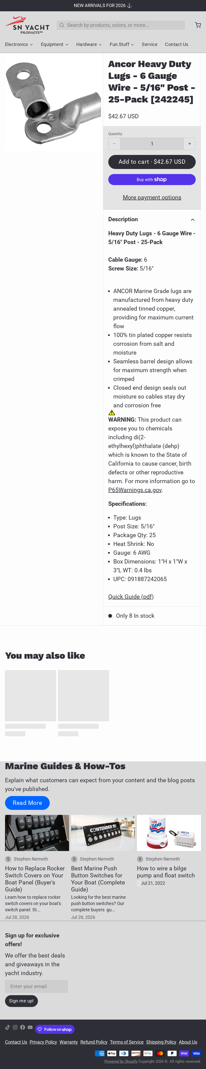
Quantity (115, 134)
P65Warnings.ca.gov (135, 490)
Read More (27, 803)
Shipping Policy (161, 1042)
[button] (152, 162)
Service (150, 44)
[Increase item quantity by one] (189, 144)
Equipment (52, 44)
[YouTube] (30, 1029)
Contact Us (176, 44)
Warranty (69, 1042)
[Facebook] (22, 1029)
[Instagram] (15, 1029)
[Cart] (195, 25)
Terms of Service (127, 1042)
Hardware (86, 44)
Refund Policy (94, 1042)
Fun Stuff (119, 44)
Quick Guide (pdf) (131, 596)
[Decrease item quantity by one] (114, 144)
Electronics (16, 44)
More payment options (152, 197)
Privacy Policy (43, 1042)
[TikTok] (7, 1029)
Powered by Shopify (121, 1061)
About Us (188, 1042)
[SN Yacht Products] (27, 25)
